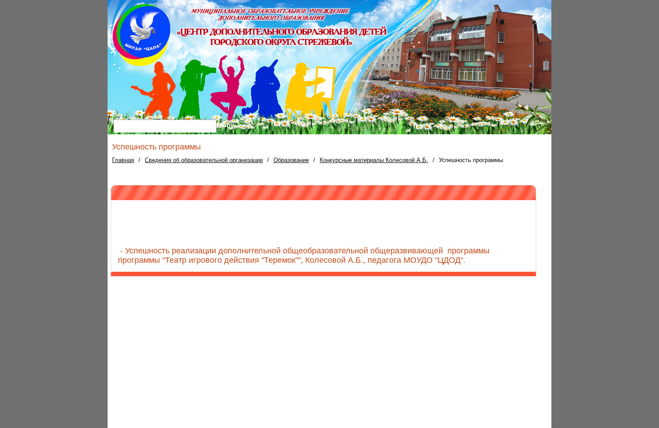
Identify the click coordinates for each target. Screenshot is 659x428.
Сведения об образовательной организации (204, 160)
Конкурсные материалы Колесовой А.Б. (374, 160)
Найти (225, 125)
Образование (291, 160)
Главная (123, 160)
